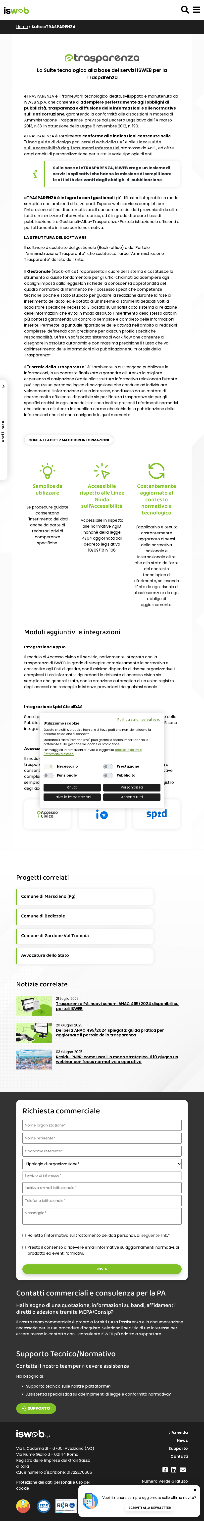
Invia (102, 1269)
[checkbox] (48, 766)
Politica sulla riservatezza (138, 719)
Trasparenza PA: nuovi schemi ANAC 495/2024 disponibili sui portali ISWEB (117, 1006)
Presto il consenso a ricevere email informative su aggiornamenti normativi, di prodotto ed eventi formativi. (103, 1250)
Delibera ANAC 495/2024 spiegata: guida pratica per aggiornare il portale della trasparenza (110, 1032)
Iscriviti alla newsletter (149, 1508)
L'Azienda (178, 1432)
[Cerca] (185, 9)
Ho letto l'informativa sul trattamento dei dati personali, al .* (98, 1235)
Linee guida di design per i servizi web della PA (74, 142)
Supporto (39, 1408)
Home (22, 27)
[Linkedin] (173, 1470)
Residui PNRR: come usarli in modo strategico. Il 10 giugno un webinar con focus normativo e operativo (117, 1059)
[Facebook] (165, 1470)
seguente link (154, 1235)
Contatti (179, 1456)
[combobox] (101, 1176)
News (182, 1440)
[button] (196, 10)
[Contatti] (183, 1470)
